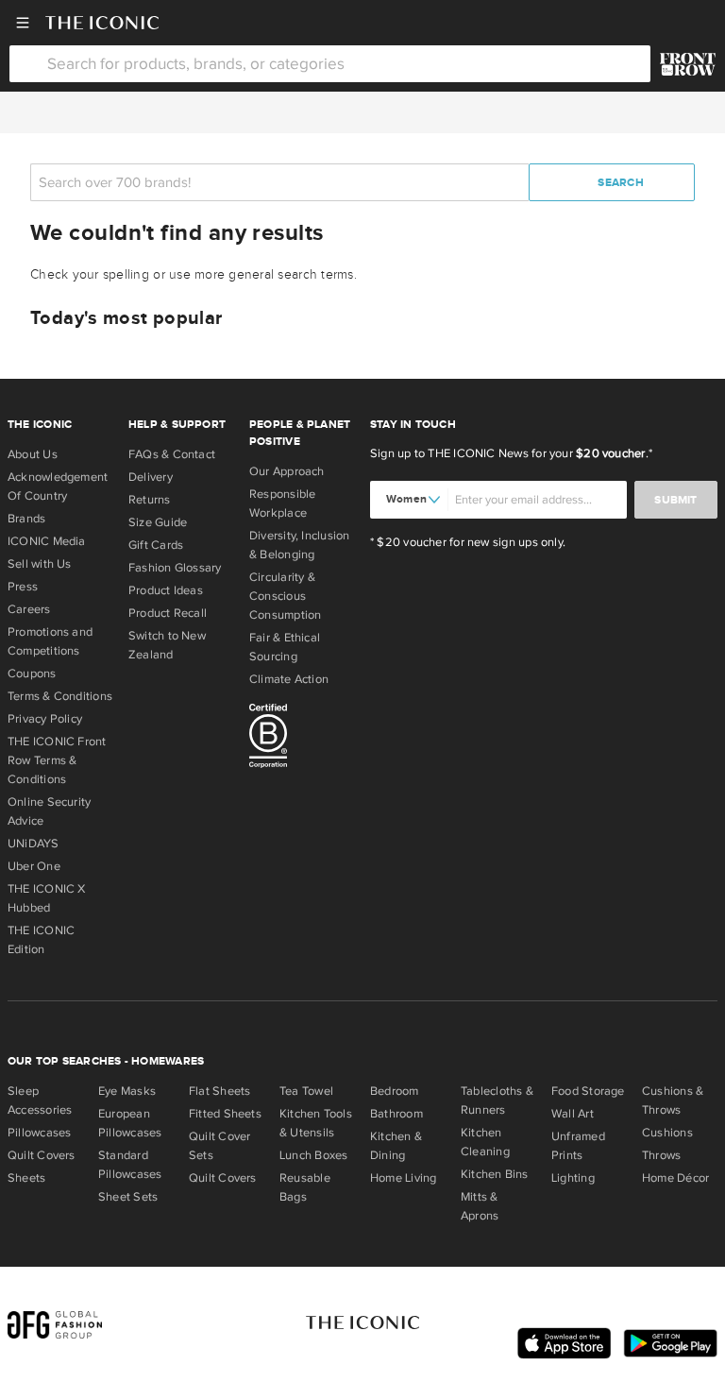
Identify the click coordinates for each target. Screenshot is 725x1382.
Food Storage (588, 1091)
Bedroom (394, 1091)
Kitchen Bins (495, 1174)
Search (619, 183)
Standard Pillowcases (129, 1165)
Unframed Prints (578, 1146)
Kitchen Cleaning (485, 1142)
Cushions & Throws (672, 1100)
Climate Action (289, 679)
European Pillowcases (129, 1123)
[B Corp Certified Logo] (302, 739)
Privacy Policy (45, 718)
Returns (149, 499)
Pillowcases (39, 1132)
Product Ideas (165, 590)
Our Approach (287, 471)
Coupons (32, 673)
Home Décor (675, 1178)
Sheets (26, 1178)
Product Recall (167, 613)
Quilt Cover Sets (219, 1146)
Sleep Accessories (40, 1100)
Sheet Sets (128, 1196)
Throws (661, 1155)
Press (23, 586)
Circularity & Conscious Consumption (285, 596)
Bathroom (396, 1113)
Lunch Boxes (313, 1155)
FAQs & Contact (171, 454)
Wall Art (572, 1113)
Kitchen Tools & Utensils (315, 1123)
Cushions (667, 1132)
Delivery (150, 477)
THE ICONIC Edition (41, 940)
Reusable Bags (304, 1187)
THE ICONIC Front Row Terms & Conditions (57, 760)
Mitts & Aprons (479, 1206)
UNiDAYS (33, 843)
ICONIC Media (47, 541)
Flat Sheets (219, 1091)
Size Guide (157, 522)
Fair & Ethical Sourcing (284, 647)
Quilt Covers (42, 1155)
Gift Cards (155, 545)
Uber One (34, 866)
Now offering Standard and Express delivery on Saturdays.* (362, 111)
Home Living (403, 1178)
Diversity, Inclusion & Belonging (299, 545)
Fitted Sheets (225, 1113)
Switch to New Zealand (167, 645)
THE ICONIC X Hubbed (47, 898)
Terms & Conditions (60, 696)
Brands (26, 518)
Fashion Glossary (175, 567)
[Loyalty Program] (688, 64)
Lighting (573, 1178)
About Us (33, 454)
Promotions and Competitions (50, 641)
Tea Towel (306, 1091)
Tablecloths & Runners (497, 1100)
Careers (29, 609)
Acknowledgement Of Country (58, 486)
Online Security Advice (49, 811)
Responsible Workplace (282, 503)
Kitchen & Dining (396, 1146)
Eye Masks (127, 1091)
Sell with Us (40, 564)
